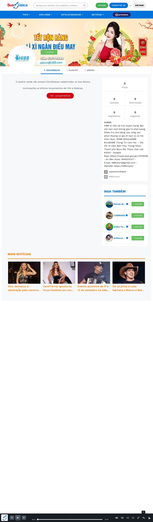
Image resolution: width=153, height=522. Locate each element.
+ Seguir (49, 52)
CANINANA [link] (119, 215)
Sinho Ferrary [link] (120, 226)
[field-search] (84, 5)
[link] (109, 204)
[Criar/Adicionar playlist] (143, 518)
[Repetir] (133, 518)
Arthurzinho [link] (120, 238)
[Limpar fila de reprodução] (149, 518)
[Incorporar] (138, 518)
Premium (123, 14)
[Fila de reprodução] (122, 518)
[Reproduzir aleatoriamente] (127, 518)
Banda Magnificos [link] (120, 204)
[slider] (38, 519)
